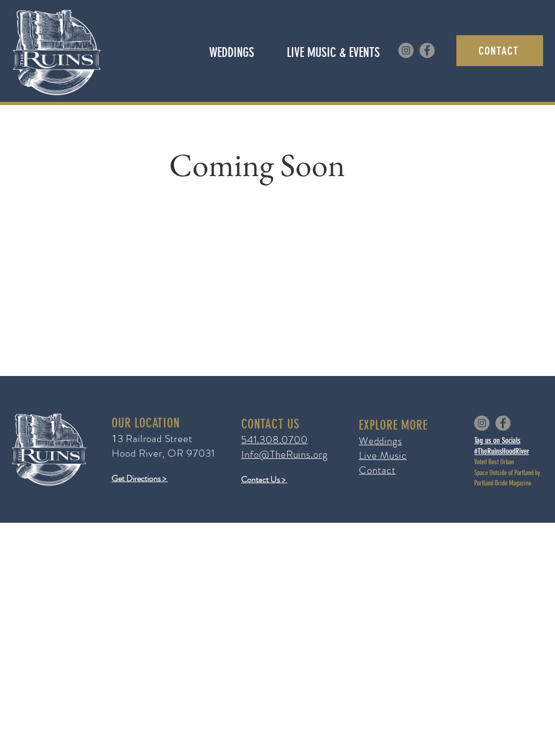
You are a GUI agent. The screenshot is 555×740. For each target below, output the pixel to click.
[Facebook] (427, 50)
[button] (333, 52)
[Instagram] (406, 50)
